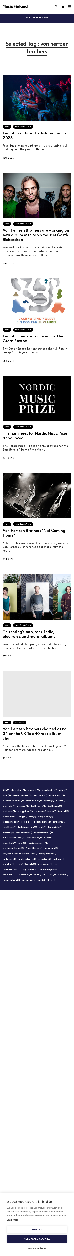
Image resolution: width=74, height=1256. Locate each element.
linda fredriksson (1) (27, 827)
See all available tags (37, 18)
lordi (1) (42, 827)
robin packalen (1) (47, 854)
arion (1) (63, 790)
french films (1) (10, 817)
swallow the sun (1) (11, 870)
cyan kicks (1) (9, 806)
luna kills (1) (8, 833)
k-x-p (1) (28, 822)
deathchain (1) (55, 806)
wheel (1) (51, 880)
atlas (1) (7, 796)
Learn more (12, 1220)
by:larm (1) (49, 801)
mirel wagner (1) (34, 838)
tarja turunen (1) (30, 870)
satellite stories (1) (27, 859)
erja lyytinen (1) (25, 812)
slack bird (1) (59, 859)
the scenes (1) (25, 875)
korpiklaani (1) (9, 827)
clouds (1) (60, 801)
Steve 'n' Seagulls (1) (26, 864)
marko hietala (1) (24, 833)
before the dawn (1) (22, 796)
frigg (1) (23, 817)
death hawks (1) (38, 806)
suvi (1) (58, 864)
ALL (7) (6, 790)
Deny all (37, 1229)
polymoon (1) (51, 848)
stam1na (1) (9, 864)
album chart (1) (18, 790)
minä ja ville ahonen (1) (14, 838)
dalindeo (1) (23, 806)
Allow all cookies (37, 1239)
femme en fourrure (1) (45, 812)
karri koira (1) (59, 822)
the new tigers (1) (48, 870)
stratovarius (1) (45, 864)
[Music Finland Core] (63, 7)
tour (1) (37, 875)
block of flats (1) (57, 796)
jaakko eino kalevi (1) (13, 822)
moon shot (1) (9, 843)
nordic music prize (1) (38, 843)
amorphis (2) (34, 790)
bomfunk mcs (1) (34, 801)
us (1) (53, 875)
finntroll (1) (63, 812)
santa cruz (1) (9, 859)
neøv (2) (22, 843)
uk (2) (46, 875)
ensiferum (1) (9, 812)
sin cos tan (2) (44, 859)
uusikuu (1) (63, 875)
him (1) (32, 817)
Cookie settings (37, 1248)
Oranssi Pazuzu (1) (34, 848)
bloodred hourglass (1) (13, 801)
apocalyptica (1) (49, 790)
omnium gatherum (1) (13, 848)
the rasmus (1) (10, 875)
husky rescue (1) (45, 817)
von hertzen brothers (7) (33, 880)
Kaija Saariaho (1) (42, 822)
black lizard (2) (40, 796)
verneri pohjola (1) (11, 880)
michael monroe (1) (43, 833)
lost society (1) (55, 827)
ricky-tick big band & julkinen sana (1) (20, 854)
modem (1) (49, 838)
